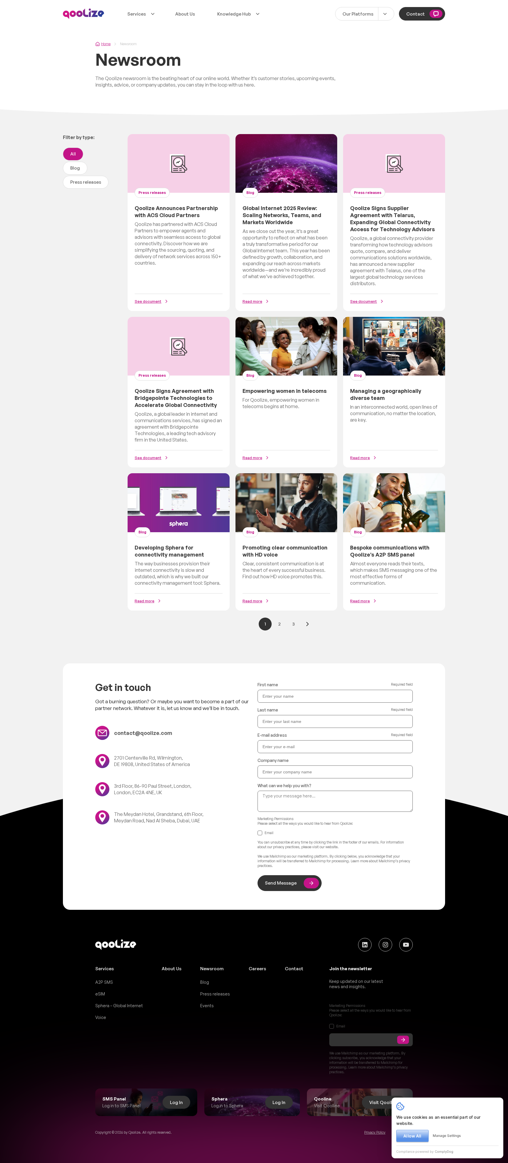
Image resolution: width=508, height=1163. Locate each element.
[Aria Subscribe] (403, 1039)
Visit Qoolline (383, 1102)
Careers (257, 968)
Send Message (281, 883)
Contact (415, 14)
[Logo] (83, 14)
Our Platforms (357, 14)
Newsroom (212, 968)
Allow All (412, 1135)
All (73, 154)
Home (106, 44)
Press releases (85, 182)
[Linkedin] (365, 944)
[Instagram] (385, 944)
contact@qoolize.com (143, 733)
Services (136, 14)
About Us (185, 14)
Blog (75, 168)
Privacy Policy (374, 1132)
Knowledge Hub (234, 14)
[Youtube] (406, 944)
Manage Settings (447, 1135)
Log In (176, 1102)
